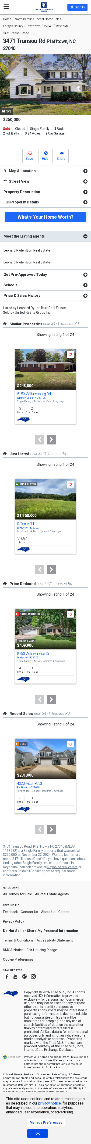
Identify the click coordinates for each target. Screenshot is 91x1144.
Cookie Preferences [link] (18, 959)
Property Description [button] (22, 192)
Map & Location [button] (22, 171)
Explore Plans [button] (54, 1067)
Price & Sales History (22, 295)
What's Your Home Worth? (46, 217)
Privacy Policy (13, 921)
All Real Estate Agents (52, 894)
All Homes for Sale (17, 894)
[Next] (51, 439)
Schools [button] (11, 285)
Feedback (10, 912)
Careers (64, 912)
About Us (48, 912)
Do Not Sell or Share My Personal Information (40, 931)
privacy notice (49, 1103)
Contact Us (29, 912)
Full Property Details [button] (21, 202)
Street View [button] (18, 181)
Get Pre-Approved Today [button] (25, 274)
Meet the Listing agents (24, 236)
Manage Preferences (46, 1122)
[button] (77, 7)
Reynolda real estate (62, 867)
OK (37, 1133)
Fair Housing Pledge (42, 950)
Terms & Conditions (18, 940)
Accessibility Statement (55, 940)
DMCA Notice (13, 950)
